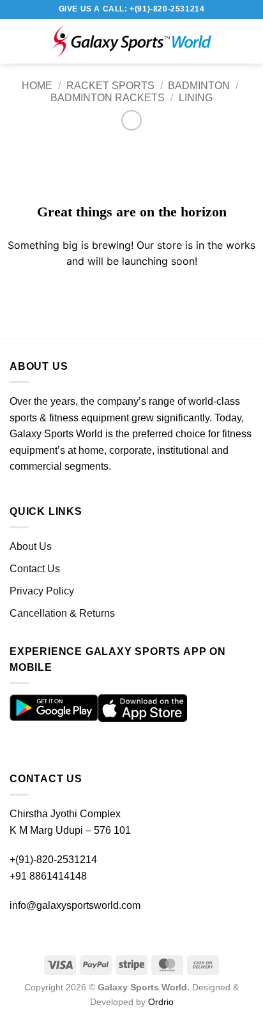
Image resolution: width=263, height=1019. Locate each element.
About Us (31, 546)
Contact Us (35, 568)
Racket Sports (110, 85)
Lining (196, 97)
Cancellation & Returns (62, 613)
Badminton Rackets (107, 97)
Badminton (199, 85)
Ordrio (161, 1002)
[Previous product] (131, 120)
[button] (22, 41)
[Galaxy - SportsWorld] (131, 41)
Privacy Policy (42, 591)
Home (37, 85)
